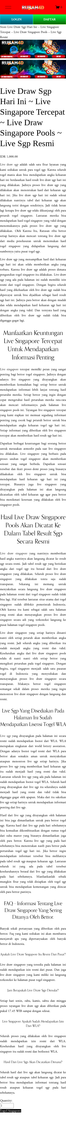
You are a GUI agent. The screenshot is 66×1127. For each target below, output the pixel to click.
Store (3, 27)
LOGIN (16, 19)
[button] (10, 1110)
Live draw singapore (13, 553)
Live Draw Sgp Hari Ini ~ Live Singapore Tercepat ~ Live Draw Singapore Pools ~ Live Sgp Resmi (30, 32)
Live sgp (5, 736)
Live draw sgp (9, 164)
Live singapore (9, 369)
